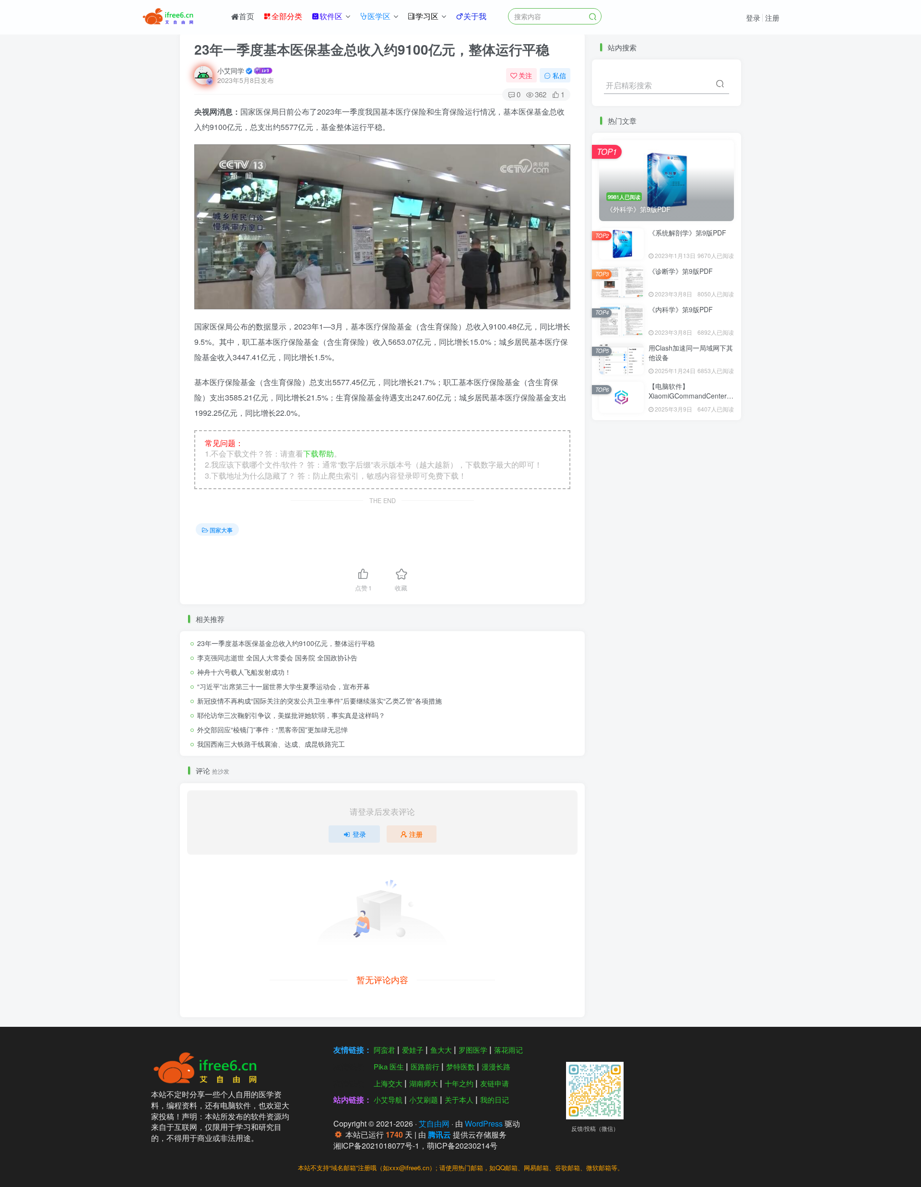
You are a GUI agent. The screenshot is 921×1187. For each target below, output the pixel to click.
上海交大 (388, 1083)
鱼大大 (441, 1050)
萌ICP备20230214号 (462, 1145)
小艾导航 (388, 1099)
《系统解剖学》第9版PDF (687, 232)
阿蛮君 (384, 1050)
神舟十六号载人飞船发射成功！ (244, 672)
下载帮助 (318, 453)
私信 (559, 75)
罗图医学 (473, 1050)
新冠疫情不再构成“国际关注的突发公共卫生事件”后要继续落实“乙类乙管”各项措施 (319, 700)
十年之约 (459, 1083)
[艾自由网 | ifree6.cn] (208, 1066)
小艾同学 (230, 70)
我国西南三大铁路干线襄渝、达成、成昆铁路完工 (271, 744)
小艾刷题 (423, 1099)
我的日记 (494, 1099)
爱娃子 (413, 1050)
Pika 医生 (389, 1066)
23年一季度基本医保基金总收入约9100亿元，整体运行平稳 (286, 643)
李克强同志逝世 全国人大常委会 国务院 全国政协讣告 (277, 657)
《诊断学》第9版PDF (681, 271)
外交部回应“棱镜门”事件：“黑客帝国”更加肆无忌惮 (272, 729)
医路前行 (425, 1066)
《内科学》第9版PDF (681, 309)
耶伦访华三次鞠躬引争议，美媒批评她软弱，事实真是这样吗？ (291, 715)
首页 (246, 16)
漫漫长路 (496, 1066)
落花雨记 (508, 1050)
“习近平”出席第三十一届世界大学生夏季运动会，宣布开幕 (283, 686)
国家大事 (221, 530)
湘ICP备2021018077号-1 (376, 1145)
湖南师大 (423, 1083)
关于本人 (459, 1099)
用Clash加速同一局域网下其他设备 (691, 352)
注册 (772, 17)
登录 (753, 17)
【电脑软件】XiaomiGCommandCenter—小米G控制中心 (691, 395)
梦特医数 (460, 1066)
